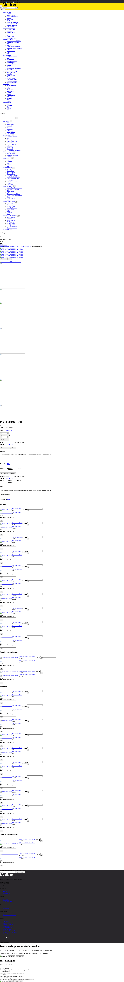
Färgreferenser (7, 102)
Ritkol (8, 211)
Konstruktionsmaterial (12, 56)
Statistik (4, 974)
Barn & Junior (10, 26)
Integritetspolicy (7, 901)
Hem (1, 246)
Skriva (8, 35)
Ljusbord (9, 92)
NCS (8, 107)
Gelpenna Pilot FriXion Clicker (27, 656)
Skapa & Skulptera (12, 25)
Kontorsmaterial (11, 75)
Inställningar (12, 956)
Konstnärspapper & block (13, 46)
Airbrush (9, 13)
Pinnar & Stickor (11, 64)
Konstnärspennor (11, 32)
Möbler (8, 99)
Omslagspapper (11, 76)
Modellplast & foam (12, 61)
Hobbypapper (10, 43)
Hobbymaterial (11, 172)
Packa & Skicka (11, 78)
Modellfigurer (10, 59)
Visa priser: (2, 2)
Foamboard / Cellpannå (13, 42)
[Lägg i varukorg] (28, 510)
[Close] (0, 236)
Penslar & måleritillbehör (13, 23)
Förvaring (9, 74)
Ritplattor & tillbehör (12, 155)
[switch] (0, 968)
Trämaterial (10, 69)
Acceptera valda (18, 981)
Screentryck (10, 19)
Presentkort (6, 229)
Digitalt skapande (11, 85)
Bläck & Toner (11, 153)
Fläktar (9, 101)
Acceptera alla (19, 956)
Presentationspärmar (12, 81)
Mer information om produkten (8, 448)
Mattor (8, 88)
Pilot (8, 464)
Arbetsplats (6, 84)
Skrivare (9, 156)
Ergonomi (9, 86)
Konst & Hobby (7, 12)
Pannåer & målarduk (12, 22)
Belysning (9, 98)
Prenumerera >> (21, 872)
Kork (8, 58)
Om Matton (6, 891)
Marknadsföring (6, 978)
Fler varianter (8, 430)
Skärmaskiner (10, 97)
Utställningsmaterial (12, 82)
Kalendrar (9, 54)
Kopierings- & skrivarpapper (14, 48)
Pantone (9, 108)
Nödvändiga (5, 968)
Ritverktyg (9, 31)
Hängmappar (10, 91)
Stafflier (9, 18)
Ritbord (9, 94)
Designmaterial (7, 55)
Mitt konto (6, 908)
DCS (8, 104)
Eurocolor (9, 105)
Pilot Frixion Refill (17, 508)
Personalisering (6, 971)
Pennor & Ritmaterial (9, 28)
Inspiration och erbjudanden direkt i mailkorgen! (13, 870)
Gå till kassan (3, 245)
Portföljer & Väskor (12, 79)
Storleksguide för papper (9, 915)
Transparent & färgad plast (14, 68)
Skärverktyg (10, 65)
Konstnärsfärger (11, 15)
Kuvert (8, 49)
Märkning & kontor (12, 38)
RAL (8, 109)
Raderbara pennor (26, 246)
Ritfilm (8, 52)
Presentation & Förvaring (10, 71)
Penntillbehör (10, 36)
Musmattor (9, 89)
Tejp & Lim (10, 66)
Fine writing (10, 33)
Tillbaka (10, 981)
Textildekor (10, 21)
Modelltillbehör (11, 62)
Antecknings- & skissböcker (14, 41)
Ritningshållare (11, 95)
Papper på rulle (11, 51)
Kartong (9, 45)
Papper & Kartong (8, 39)
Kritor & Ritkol (11, 29)
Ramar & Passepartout (13, 16)
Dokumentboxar (11, 72)
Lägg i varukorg (6, 435)
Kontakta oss (6, 893)
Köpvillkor (6, 900)
